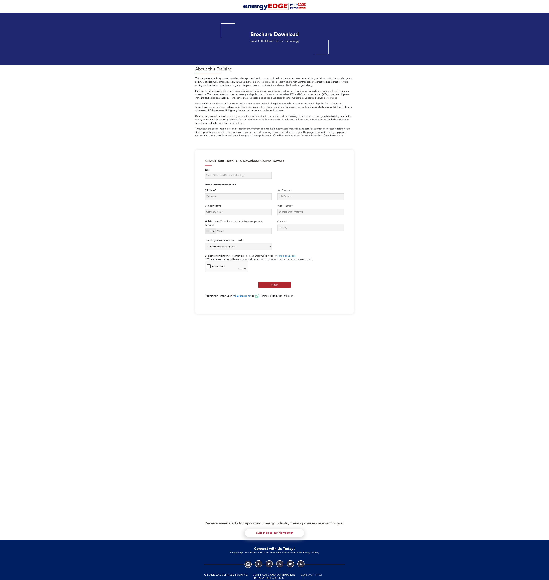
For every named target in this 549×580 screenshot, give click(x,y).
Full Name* (210, 190)
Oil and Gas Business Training (226, 575)
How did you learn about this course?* (224, 240)
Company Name (213, 206)
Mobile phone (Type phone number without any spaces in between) (233, 223)
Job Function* (284, 190)
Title (207, 170)
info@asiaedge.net (242, 296)
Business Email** (285, 206)
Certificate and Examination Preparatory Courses (273, 576)
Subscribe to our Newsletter (274, 533)
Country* (282, 222)
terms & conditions (285, 256)
